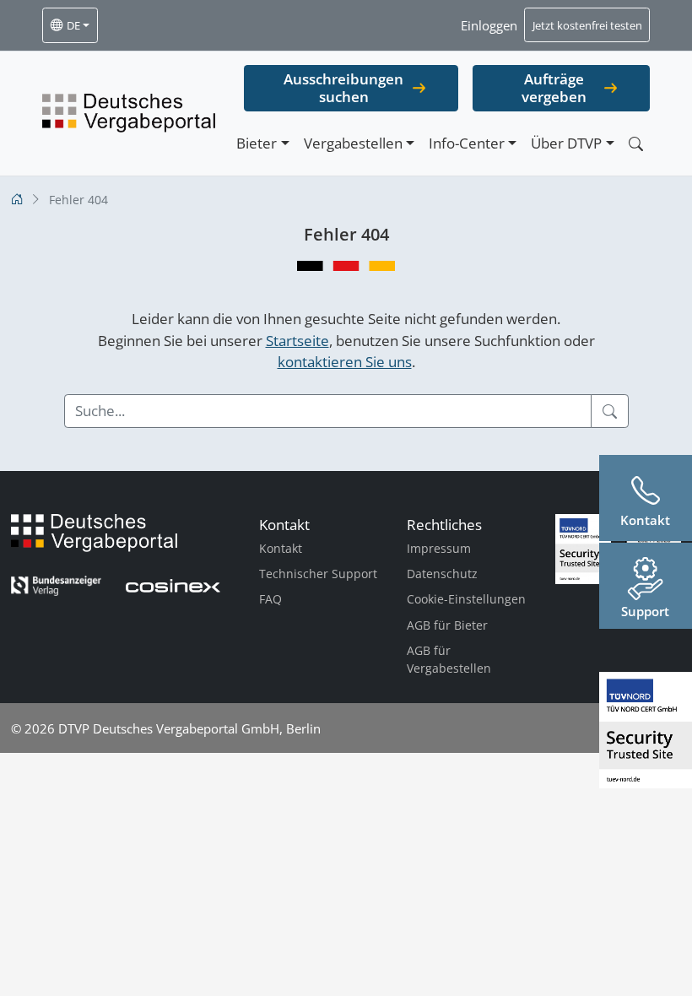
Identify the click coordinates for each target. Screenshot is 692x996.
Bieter (256, 143)
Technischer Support (318, 574)
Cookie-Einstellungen (466, 599)
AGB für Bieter (447, 625)
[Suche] (610, 411)
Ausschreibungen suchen (343, 87)
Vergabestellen (353, 143)
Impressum (439, 548)
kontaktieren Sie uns (345, 361)
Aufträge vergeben (554, 87)
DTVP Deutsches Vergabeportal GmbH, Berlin (189, 728)
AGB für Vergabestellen (449, 659)
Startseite (297, 340)
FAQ (270, 599)
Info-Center (467, 143)
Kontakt (280, 548)
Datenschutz (442, 574)
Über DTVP (566, 143)
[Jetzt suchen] (635, 144)
